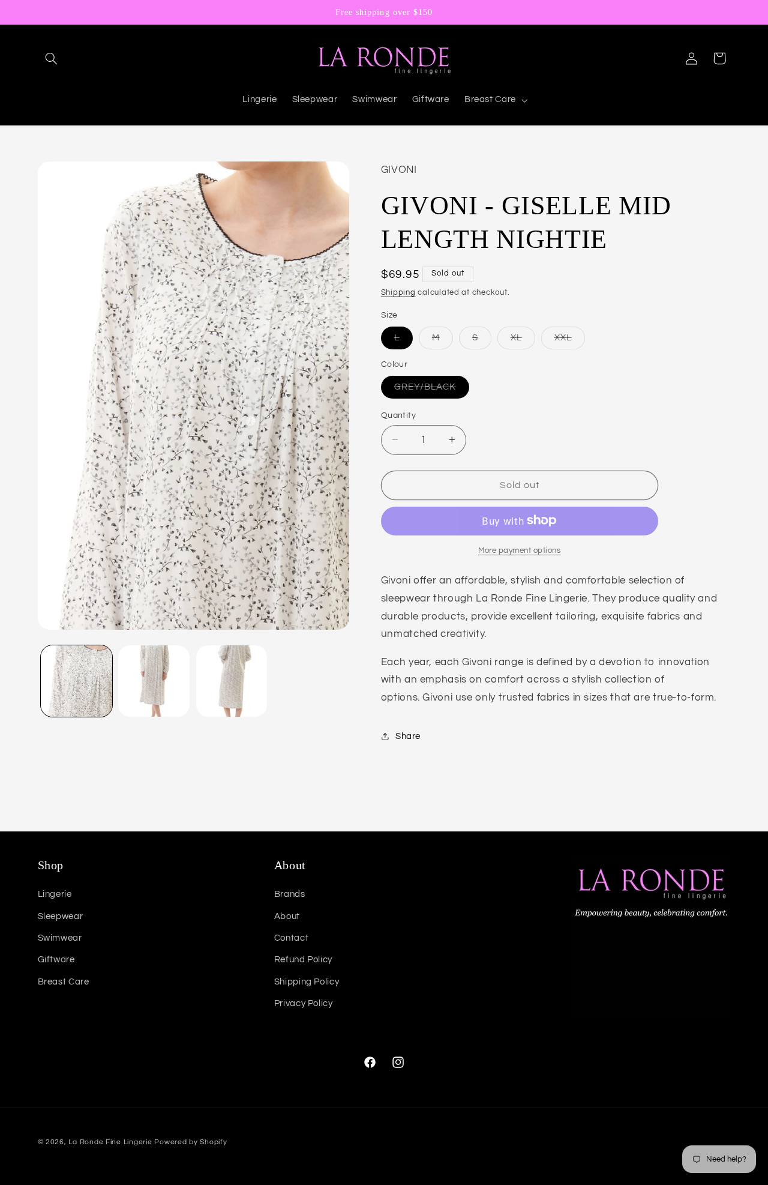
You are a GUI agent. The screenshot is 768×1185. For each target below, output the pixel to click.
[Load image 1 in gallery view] (76, 681)
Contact (291, 937)
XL (523, 340)
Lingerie (55, 894)
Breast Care (63, 981)
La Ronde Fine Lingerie (110, 1142)
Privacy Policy (303, 1003)
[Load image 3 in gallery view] (232, 681)
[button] (51, 58)
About (287, 916)
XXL (569, 340)
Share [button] (408, 735)
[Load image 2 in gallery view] (154, 681)
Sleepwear (60, 916)
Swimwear (60, 937)
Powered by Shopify (190, 1142)
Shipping (398, 292)
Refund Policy (303, 959)
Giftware (56, 959)
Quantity (398, 415)
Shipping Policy (306, 981)
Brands (289, 894)
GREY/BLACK (432, 389)
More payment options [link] (519, 550)
